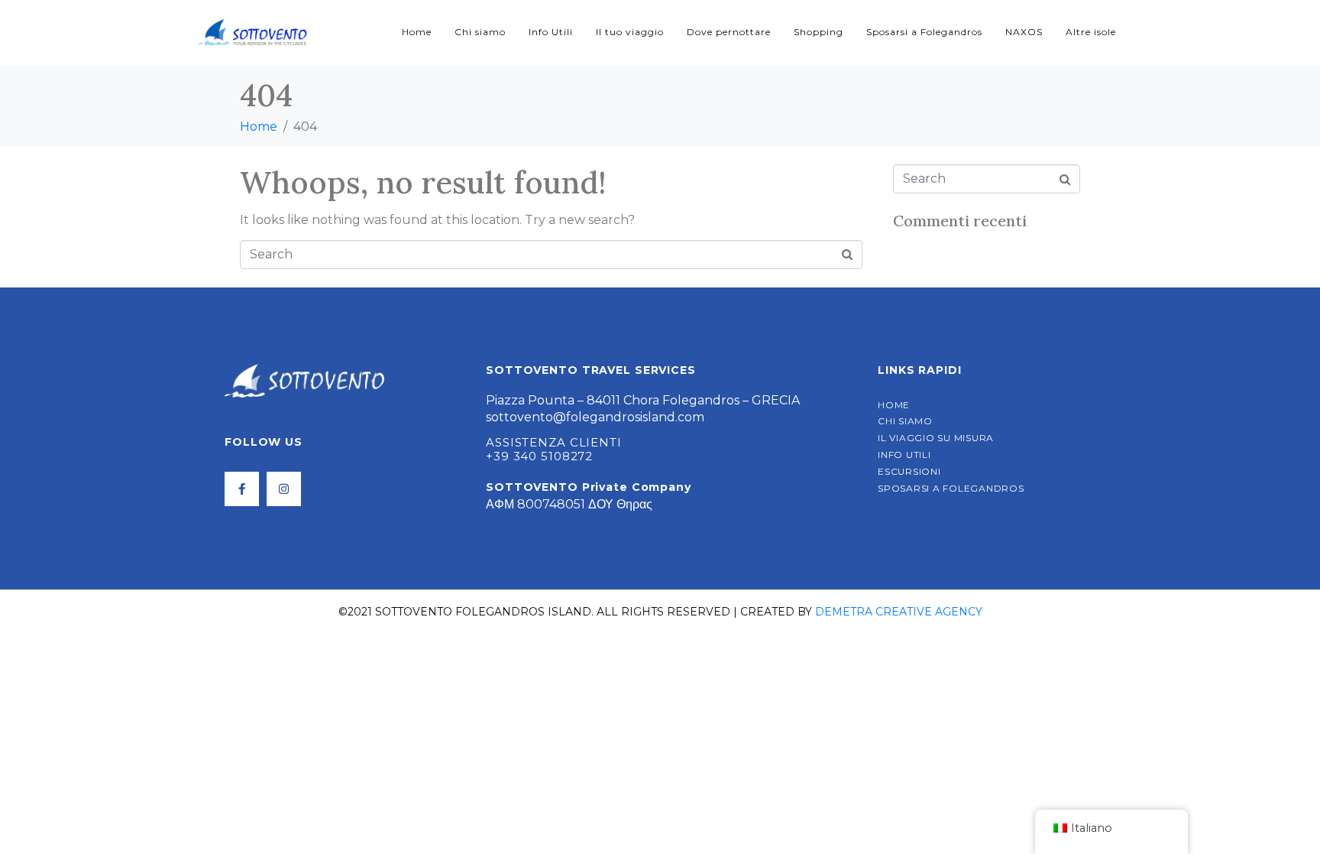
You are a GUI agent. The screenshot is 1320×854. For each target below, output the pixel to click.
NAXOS (1024, 31)
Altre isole (1091, 31)
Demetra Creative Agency (898, 612)
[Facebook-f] (242, 489)
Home (417, 31)
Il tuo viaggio (630, 31)
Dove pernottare (729, 31)
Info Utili (551, 31)
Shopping (818, 31)
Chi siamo (480, 31)
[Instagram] (284, 489)
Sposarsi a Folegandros (924, 31)
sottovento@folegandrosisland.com (595, 417)
